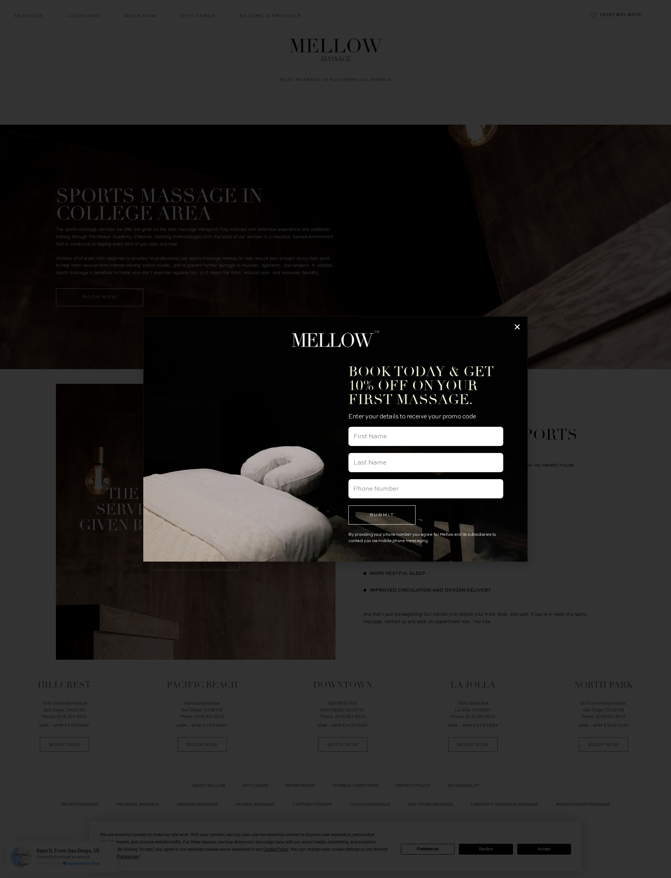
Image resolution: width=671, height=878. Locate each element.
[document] (335, 439)
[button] (517, 326)
